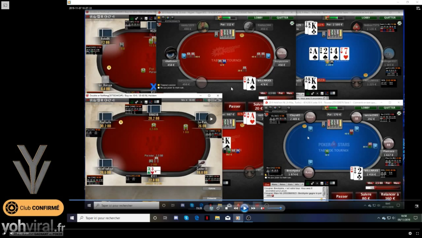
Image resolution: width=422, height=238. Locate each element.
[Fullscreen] (417, 233)
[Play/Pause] (4, 233)
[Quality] (410, 233)
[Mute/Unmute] (12, 233)
